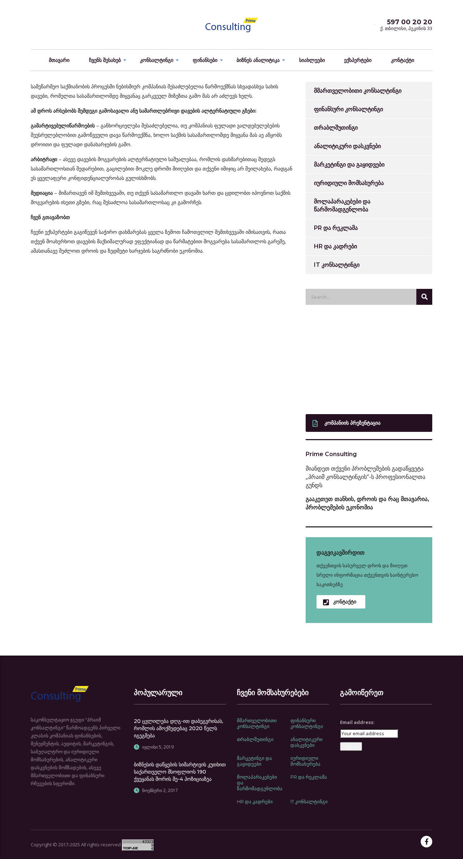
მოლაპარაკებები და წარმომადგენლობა (342, 205)
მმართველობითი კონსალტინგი (358, 90)
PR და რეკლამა (336, 227)
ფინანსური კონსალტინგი (348, 109)
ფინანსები (205, 60)
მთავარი (59, 60)
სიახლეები (312, 60)
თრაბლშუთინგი (336, 127)
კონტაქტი (402, 60)
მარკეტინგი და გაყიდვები (349, 164)
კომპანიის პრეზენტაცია (352, 423)
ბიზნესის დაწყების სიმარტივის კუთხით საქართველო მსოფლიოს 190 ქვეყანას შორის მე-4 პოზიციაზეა (180, 771)
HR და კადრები (335, 246)
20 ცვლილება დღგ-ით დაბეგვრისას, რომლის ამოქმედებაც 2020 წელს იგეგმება (178, 728)
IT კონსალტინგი (337, 264)
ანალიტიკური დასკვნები (347, 146)
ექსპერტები (357, 60)
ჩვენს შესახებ (105, 60)
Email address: (357, 722)
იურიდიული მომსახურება (349, 183)
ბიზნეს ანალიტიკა (258, 60)
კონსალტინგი (156, 60)
